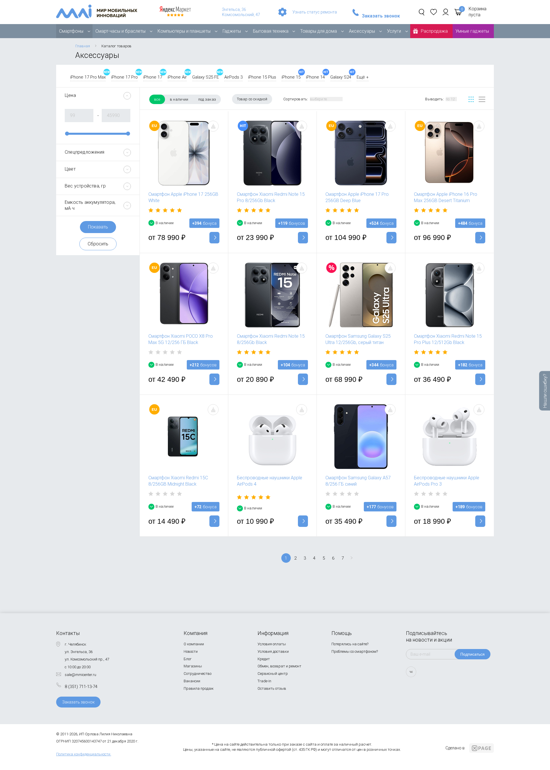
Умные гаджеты (472, 31)
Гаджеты (232, 31)
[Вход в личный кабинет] (445, 12)
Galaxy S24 (340, 77)
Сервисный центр (273, 673)
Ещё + (363, 77)
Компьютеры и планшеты (184, 31)
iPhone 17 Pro (124, 77)
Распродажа (434, 31)
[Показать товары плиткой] (471, 99)
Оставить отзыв (272, 688)
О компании (194, 644)
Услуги (394, 31)
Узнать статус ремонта (314, 12)
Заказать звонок (381, 16)
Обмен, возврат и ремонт (279, 666)
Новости (191, 651)
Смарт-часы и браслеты (120, 31)
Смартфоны (71, 31)
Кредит (264, 659)
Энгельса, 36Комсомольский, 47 (241, 12)
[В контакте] (411, 672)
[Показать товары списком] (482, 99)
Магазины (193, 666)
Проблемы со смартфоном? (354, 651)
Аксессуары (362, 31)
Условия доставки (273, 651)
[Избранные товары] (433, 12)
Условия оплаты (272, 644)
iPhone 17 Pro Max (88, 77)
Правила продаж (199, 688)
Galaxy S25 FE (205, 77)
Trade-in (264, 681)
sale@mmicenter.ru (80, 675)
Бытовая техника (270, 31)
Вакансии (192, 681)
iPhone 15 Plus (262, 77)
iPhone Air (177, 77)
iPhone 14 (315, 77)
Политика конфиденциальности (83, 754)
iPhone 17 (152, 77)
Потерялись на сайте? (349, 644)
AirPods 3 (233, 77)
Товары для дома (318, 31)
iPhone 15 (291, 77)
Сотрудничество (197, 673)
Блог (188, 659)
